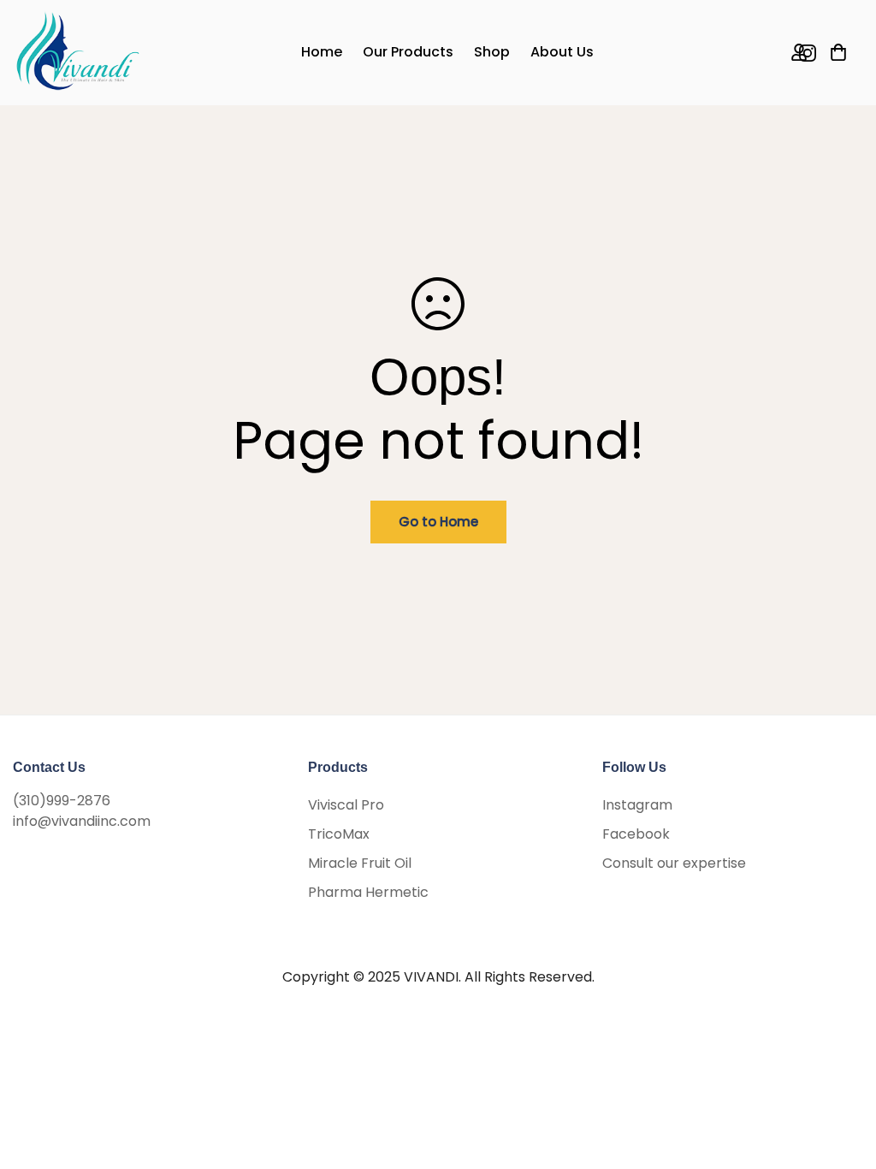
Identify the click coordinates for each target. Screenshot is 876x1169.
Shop (492, 52)
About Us (562, 52)
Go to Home (438, 522)
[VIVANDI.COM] (77, 52)
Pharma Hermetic (368, 892)
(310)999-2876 (61, 800)
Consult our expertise (674, 863)
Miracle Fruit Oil (359, 863)
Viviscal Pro (346, 805)
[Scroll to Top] (842, 1075)
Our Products (408, 52)
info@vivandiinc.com (82, 821)
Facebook (636, 834)
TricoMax (339, 834)
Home (321, 52)
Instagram (637, 805)
